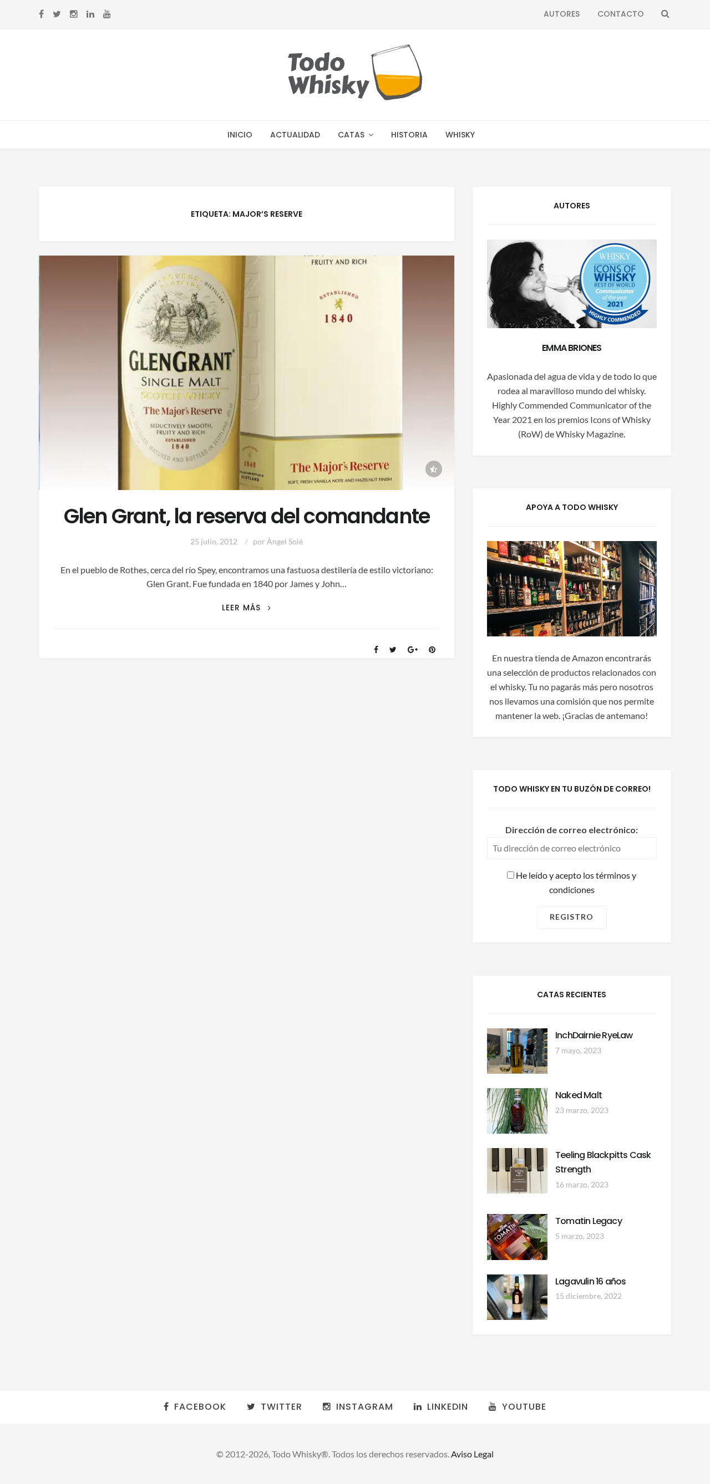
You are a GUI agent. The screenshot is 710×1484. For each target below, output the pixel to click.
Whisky (460, 134)
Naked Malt (578, 1095)
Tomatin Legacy (588, 1221)
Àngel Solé (285, 541)
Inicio (239, 134)
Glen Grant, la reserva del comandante (246, 516)
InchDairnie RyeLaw (594, 1035)
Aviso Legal (472, 1454)
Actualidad (295, 134)
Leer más (246, 608)
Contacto (620, 13)
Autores (562, 13)
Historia (409, 134)
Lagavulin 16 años (590, 1281)
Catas (351, 134)
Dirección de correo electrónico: (571, 829)
